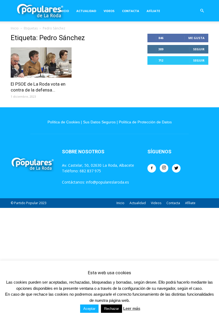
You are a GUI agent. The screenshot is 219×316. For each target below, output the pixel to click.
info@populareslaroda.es (107, 182)
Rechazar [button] (111, 309)
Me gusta (196, 38)
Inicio (64, 11)
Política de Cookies (64, 122)
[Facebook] (151, 168)
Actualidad (86, 11)
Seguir (199, 49)
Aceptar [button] (89, 309)
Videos (109, 11)
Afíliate (153, 11)
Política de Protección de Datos (145, 122)
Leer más (131, 308)
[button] (201, 10)
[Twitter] (176, 168)
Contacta (130, 11)
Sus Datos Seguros (99, 122)
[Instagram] (164, 168)
